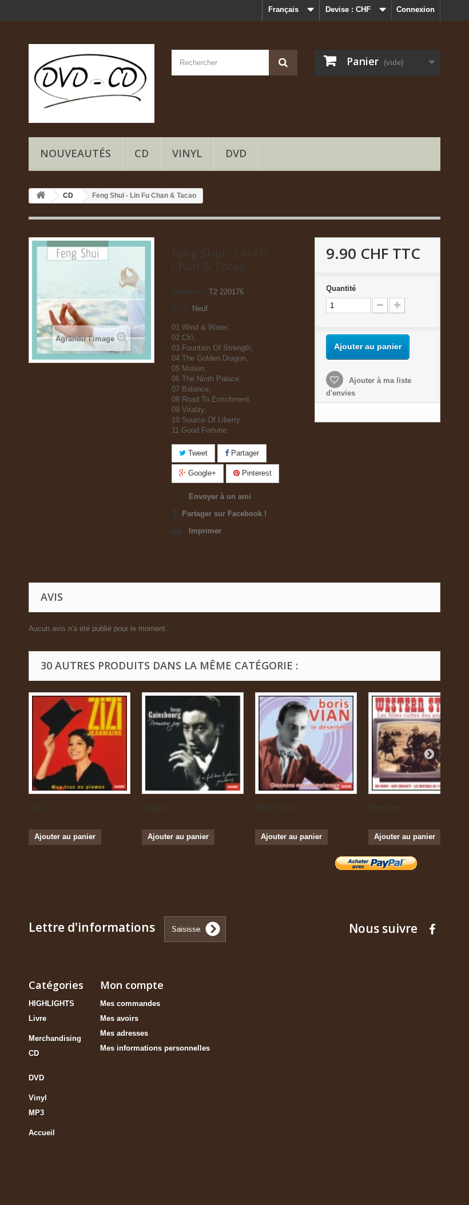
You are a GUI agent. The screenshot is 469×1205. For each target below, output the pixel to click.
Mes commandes (130, 1003)
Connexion (415, 9)
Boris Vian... (277, 807)
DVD (236, 153)
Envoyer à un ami (220, 496)
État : (181, 308)
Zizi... (38, 807)
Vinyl (187, 153)
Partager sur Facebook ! (224, 513)
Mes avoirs (119, 1018)
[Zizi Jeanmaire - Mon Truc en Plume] (79, 743)
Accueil (42, 1132)
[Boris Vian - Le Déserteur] (306, 743)
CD (141, 153)
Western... (388, 807)
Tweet (197, 453)
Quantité (341, 288)
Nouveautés (75, 153)
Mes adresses (124, 1033)
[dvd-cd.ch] (91, 83)
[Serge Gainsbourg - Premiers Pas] (193, 743)
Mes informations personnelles (155, 1048)
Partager (244, 453)
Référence (189, 292)
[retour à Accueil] (40, 196)
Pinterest (256, 473)
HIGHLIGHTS (51, 1003)
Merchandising (55, 1038)
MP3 (36, 1112)
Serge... (156, 807)
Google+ (201, 473)
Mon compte (132, 985)
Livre (37, 1018)
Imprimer (205, 530)
